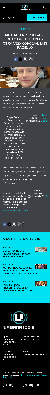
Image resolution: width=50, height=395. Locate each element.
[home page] (25, 7)
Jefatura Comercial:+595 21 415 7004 (30, 338)
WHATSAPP (37, 17)
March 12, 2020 (44, 118)
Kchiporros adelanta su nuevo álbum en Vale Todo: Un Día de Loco (20, 270)
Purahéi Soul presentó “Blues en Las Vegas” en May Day (17, 287)
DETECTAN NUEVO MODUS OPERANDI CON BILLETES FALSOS (16, 253)
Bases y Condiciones (30, 375)
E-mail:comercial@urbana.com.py (34, 353)
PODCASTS (25, 29)
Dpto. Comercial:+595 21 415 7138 (9, 341)
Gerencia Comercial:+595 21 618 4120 (9, 356)
